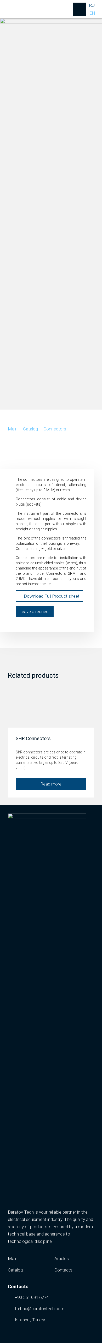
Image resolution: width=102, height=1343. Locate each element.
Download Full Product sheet (51, 596)
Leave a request (34, 611)
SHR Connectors (33, 738)
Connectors (54, 428)
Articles (61, 1258)
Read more (51, 784)
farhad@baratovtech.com (39, 1308)
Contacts (63, 1270)
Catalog (30, 428)
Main (13, 428)
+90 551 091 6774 (32, 1297)
